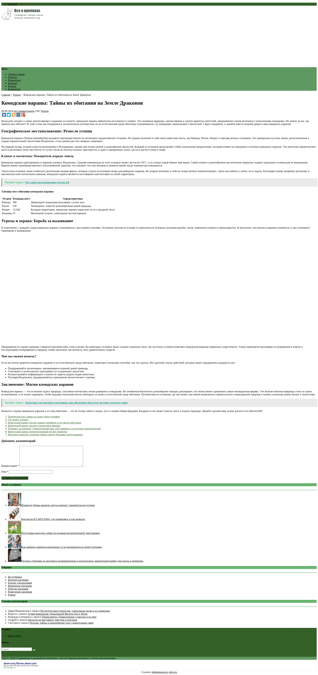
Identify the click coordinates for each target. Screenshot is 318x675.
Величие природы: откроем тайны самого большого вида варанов (45, 434)
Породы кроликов (18, 588)
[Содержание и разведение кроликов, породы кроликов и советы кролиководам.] (22, 19)
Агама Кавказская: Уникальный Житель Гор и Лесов (57, 613)
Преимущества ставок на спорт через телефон (34, 416)
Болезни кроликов (18, 579)
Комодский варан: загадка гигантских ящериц (34, 425)
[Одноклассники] (14, 115)
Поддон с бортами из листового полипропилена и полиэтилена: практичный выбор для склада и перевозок (82, 561)
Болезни (12, 83)
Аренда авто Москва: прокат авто (16, 666)
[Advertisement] (100, 44)
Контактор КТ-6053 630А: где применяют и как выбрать (53, 519)
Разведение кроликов (20, 591)
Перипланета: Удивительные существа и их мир (69, 616)
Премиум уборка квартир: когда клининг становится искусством (58, 505)
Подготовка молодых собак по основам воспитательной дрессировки (60, 533)
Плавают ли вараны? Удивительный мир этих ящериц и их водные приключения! (54, 428)
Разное (17, 94)
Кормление (14, 89)
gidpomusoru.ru (160, 672)
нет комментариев (24, 111)
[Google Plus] (23, 115)
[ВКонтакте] (4, 115)
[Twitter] (9, 115)
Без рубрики (15, 576)
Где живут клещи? (18, 419)
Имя (4, 471)
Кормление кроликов (20, 585)
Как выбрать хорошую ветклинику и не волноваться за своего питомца (61, 547)
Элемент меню (16, 74)
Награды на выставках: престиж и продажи (52, 619)
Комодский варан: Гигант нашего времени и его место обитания (44, 422)
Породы (12, 77)
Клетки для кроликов (20, 582)
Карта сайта (14, 635)
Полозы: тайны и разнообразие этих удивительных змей (61, 622)
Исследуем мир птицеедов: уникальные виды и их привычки (75, 610)
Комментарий (10, 465)
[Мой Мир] (18, 115)
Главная (12, 4)
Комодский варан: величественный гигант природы (37, 431)
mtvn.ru (173, 672)
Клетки (12, 86)
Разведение (14, 80)
